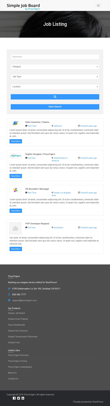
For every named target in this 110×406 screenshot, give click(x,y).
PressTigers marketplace (20, 367)
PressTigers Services (18, 355)
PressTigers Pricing (17, 361)
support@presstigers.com (24, 300)
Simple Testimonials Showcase (23, 336)
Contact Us (13, 378)
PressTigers (30, 394)
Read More (15, 141)
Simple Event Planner (18, 319)
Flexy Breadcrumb (16, 325)
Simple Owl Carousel (18, 330)
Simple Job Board (16, 313)
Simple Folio (14, 342)
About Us (12, 373)
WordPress (98, 402)
